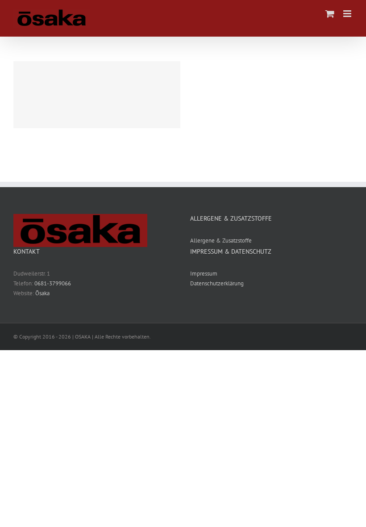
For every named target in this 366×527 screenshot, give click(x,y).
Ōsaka (42, 293)
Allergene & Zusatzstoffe (221, 240)
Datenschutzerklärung (217, 283)
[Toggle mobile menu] (348, 13)
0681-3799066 (52, 283)
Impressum (203, 273)
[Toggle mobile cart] (329, 13)
